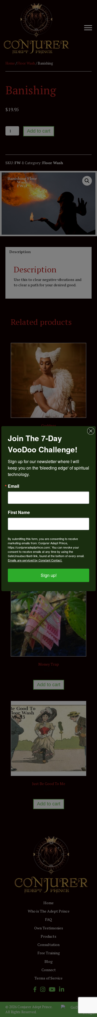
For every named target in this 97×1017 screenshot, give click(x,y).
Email (13, 486)
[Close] (91, 431)
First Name (19, 512)
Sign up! (49, 575)
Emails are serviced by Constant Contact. (35, 560)
